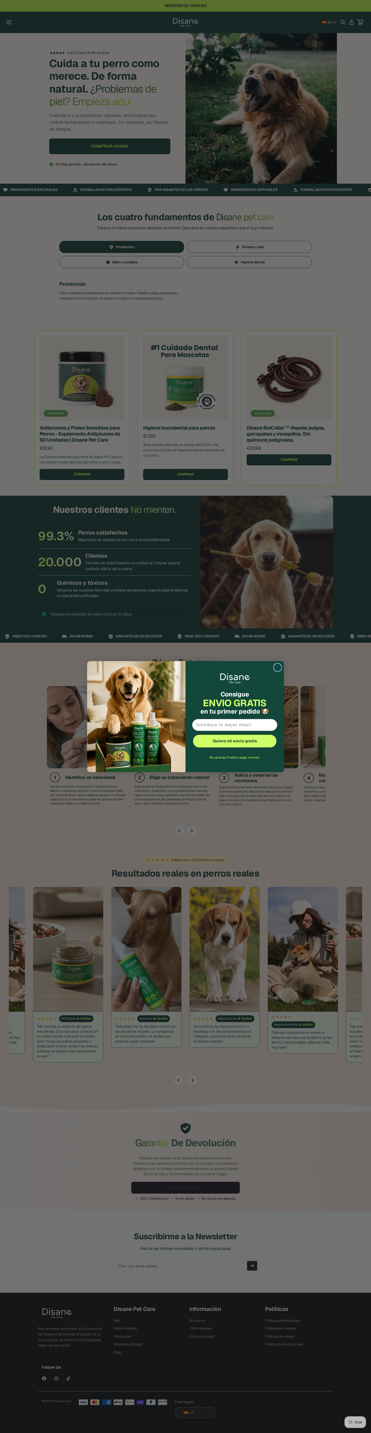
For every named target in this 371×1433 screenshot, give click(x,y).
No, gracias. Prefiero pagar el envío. (235, 757)
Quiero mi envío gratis (235, 741)
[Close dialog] (277, 667)
